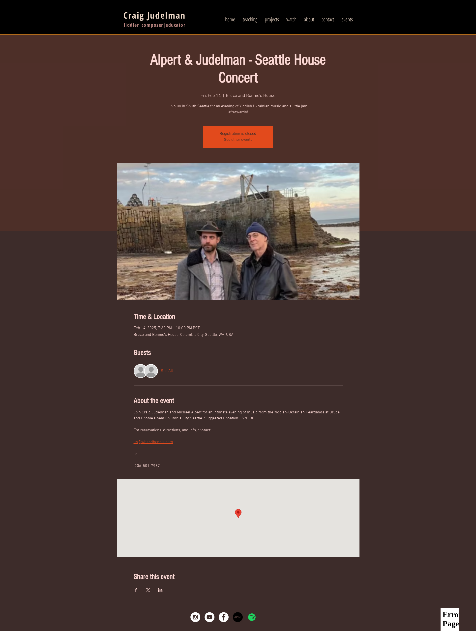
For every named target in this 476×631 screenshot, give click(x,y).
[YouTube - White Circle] (209, 617)
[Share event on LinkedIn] (160, 590)
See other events (238, 139)
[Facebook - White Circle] (224, 617)
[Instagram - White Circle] (195, 617)
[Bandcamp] (238, 617)
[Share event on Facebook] (136, 590)
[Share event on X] (148, 590)
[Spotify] (252, 617)
